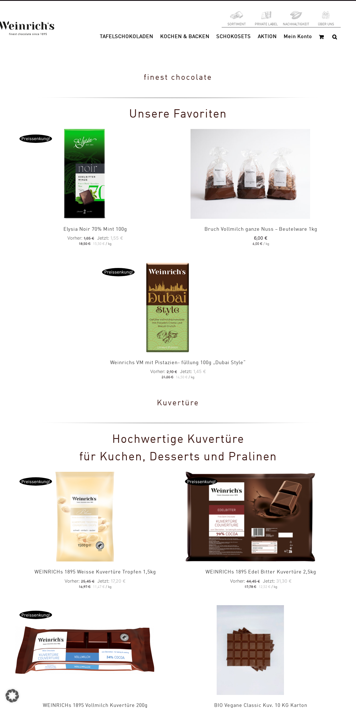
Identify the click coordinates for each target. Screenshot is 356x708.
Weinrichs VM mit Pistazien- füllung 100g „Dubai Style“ (178, 362)
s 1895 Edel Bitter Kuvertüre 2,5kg (261, 572)
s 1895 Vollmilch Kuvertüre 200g (95, 705)
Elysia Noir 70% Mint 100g (95, 229)
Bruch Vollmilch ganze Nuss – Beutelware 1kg (260, 229)
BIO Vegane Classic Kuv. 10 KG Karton (260, 705)
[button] (335, 36)
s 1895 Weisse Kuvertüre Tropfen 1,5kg (95, 572)
